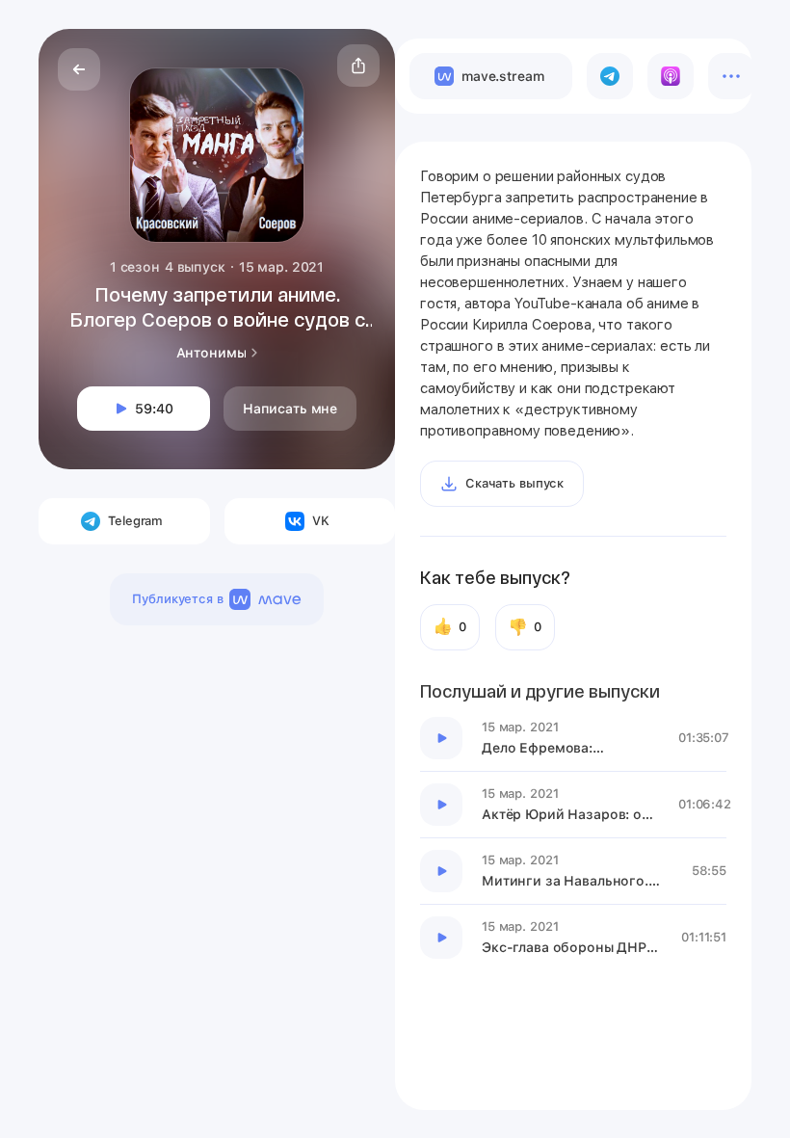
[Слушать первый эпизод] (441, 738)
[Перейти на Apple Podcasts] (670, 76)
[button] (358, 65)
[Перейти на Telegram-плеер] (610, 76)
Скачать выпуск (514, 483)
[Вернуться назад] (79, 69)
